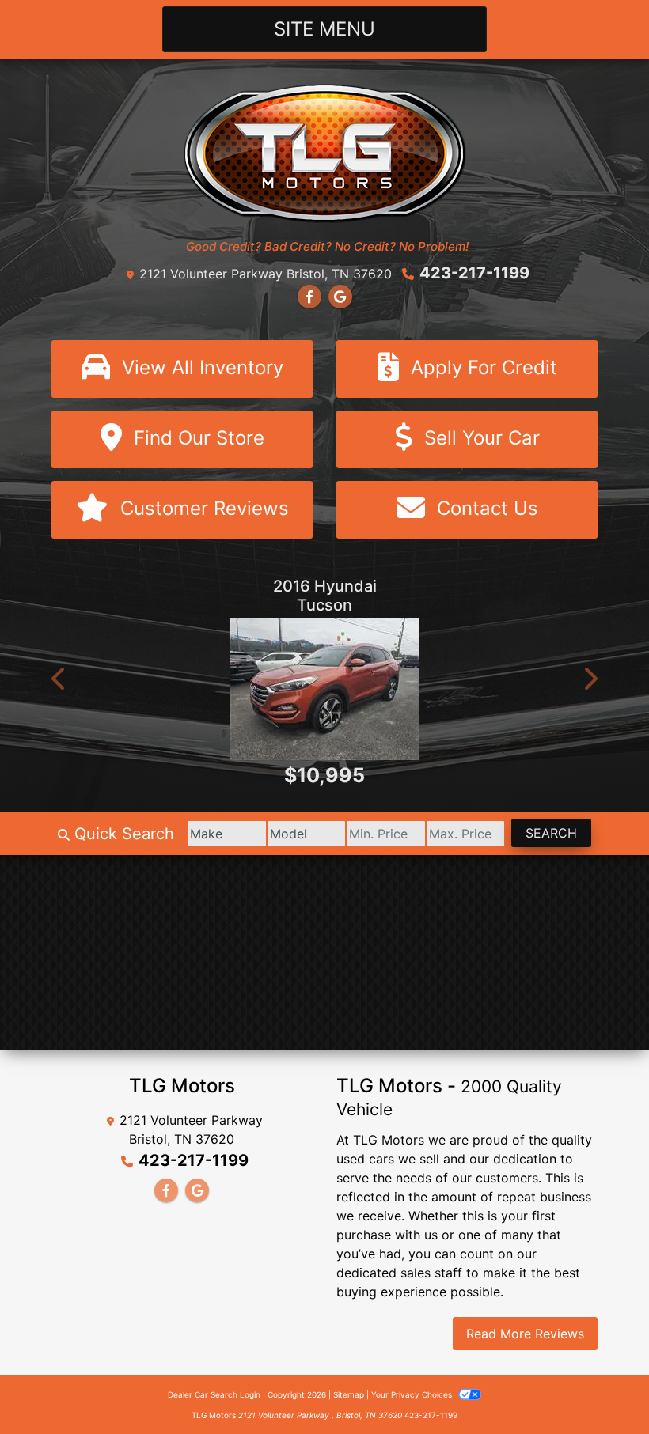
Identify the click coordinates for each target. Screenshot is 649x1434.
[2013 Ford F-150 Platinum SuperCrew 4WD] (327, 713)
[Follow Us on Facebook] (309, 296)
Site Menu (324, 28)
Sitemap (348, 1394)
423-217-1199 (474, 272)
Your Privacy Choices (412, 1394)
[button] (59, 678)
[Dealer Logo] (325, 152)
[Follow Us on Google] (340, 296)
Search (551, 833)
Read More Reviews (525, 1333)
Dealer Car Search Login (214, 1394)
